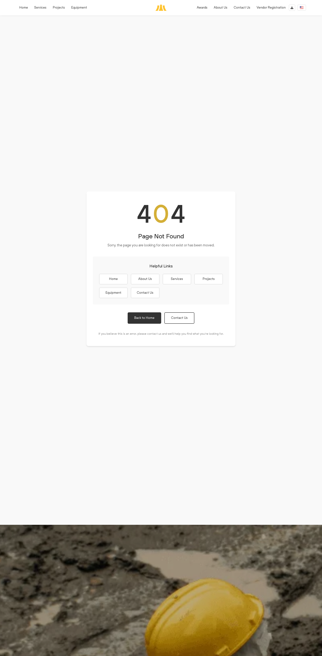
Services (40, 7)
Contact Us (242, 7)
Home (23, 7)
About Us (220, 7)
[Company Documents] (292, 7)
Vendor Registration (271, 7)
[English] (301, 8)
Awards (202, 7)
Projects (59, 7)
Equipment (79, 7)
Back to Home (144, 318)
